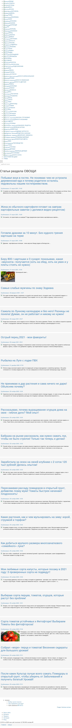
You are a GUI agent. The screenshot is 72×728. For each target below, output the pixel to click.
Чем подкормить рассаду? (16, 703)
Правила (6, 716)
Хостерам (6, 718)
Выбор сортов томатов (14, 702)
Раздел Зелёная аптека (64, 707)
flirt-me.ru (20, 705)
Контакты (6, 714)
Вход (5, 719)
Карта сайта (7, 712)
